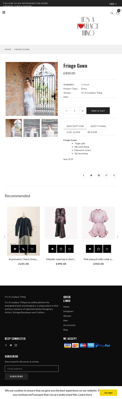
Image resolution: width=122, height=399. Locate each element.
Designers (68, 311)
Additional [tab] (98, 126)
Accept (108, 392)
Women (67, 315)
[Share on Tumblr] (114, 175)
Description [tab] (75, 126)
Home (8, 49)
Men (65, 320)
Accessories (69, 325)
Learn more (85, 394)
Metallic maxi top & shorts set (62, 259)
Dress (84, 88)
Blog (65, 329)
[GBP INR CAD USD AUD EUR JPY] (113, 4)
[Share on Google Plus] (106, 175)
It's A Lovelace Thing (91, 92)
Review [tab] (92, 132)
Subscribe (16, 376)
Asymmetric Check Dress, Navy (26, 259)
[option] (32, 89)
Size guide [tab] (74, 132)
